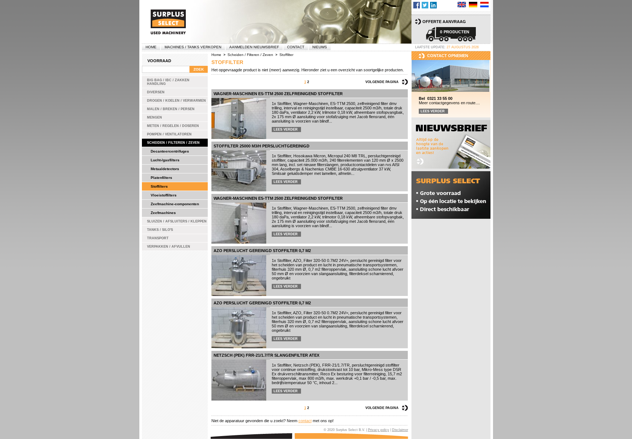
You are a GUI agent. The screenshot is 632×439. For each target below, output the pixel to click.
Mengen (154, 117)
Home (151, 47)
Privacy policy (378, 430)
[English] (462, 4)
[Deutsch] (473, 4)
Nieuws (319, 47)
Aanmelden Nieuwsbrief (254, 47)
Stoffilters (159, 186)
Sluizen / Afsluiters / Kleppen (177, 221)
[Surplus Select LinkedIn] (433, 5)
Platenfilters (161, 178)
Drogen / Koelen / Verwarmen (176, 100)
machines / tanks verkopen (193, 47)
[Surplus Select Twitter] (425, 5)
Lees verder (286, 129)
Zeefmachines (163, 213)
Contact (295, 47)
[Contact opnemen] (450, 76)
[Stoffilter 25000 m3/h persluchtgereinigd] (238, 170)
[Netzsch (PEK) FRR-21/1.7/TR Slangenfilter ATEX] (238, 380)
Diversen (156, 92)
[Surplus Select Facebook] (416, 5)
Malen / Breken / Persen (171, 109)
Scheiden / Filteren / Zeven (173, 143)
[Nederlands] (484, 4)
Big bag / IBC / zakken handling (168, 82)
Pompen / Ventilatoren (169, 134)
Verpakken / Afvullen (168, 246)
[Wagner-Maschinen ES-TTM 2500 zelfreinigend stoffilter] (238, 118)
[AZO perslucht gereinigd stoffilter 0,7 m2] (238, 275)
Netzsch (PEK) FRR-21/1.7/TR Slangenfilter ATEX (266, 355)
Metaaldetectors (165, 169)
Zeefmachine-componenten (175, 204)
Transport (158, 238)
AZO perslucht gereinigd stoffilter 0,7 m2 (262, 250)
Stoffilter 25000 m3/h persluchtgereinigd (261, 146)
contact (305, 421)
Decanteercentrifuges (170, 151)
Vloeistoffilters (164, 195)
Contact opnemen (447, 55)
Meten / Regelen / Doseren (173, 126)
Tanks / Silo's (160, 230)
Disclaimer (400, 430)
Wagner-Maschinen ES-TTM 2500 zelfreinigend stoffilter (278, 93)
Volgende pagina (382, 82)
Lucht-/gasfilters (165, 160)
